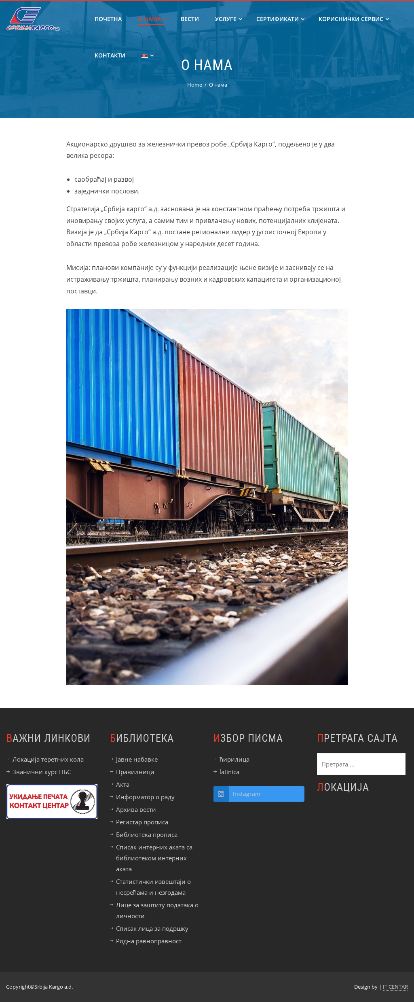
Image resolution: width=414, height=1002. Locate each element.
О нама (149, 19)
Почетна (108, 19)
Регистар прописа (142, 822)
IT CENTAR (395, 986)
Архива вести (136, 809)
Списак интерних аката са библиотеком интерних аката (154, 858)
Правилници (135, 772)
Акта (122, 784)
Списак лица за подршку (152, 928)
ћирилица (234, 759)
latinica (229, 772)
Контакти (110, 55)
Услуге (226, 19)
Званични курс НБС (42, 772)
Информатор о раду (145, 797)
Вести (190, 19)
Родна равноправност (149, 941)
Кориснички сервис (351, 19)
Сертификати (277, 19)
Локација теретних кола (48, 759)
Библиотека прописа (146, 834)
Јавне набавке (137, 759)
